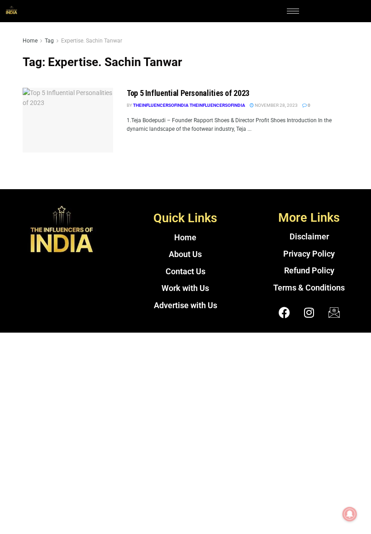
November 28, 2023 (276, 105)
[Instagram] (309, 312)
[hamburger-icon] (293, 11)
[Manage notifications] (349, 514)
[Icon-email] (334, 312)
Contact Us (185, 271)
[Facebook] (284, 312)
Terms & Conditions (309, 287)
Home (30, 41)
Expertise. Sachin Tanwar (91, 41)
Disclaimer (309, 236)
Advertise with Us (185, 305)
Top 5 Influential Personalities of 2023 (188, 93)
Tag (49, 41)
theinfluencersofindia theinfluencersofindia (189, 105)
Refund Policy (309, 270)
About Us (185, 254)
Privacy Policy (309, 253)
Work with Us (185, 288)
